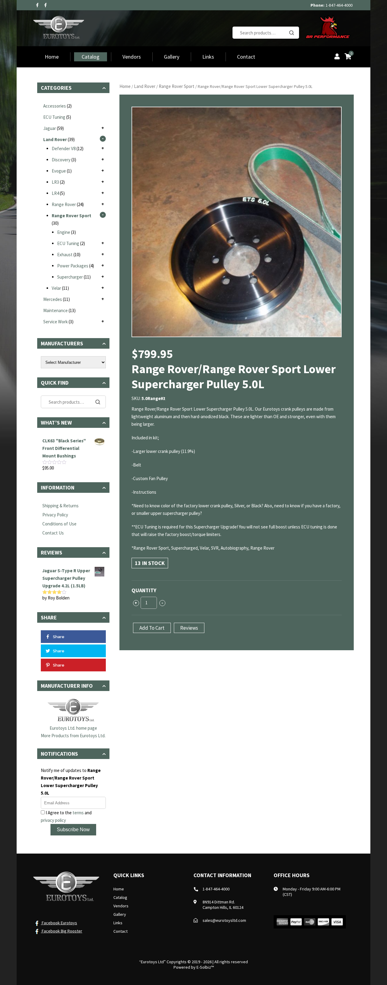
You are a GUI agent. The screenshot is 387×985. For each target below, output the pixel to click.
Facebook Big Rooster (61, 931)
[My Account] (337, 57)
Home (52, 56)
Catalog (90, 56)
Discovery (61, 160)
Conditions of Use (59, 524)
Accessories (54, 106)
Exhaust (65, 254)
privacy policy (53, 820)
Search (291, 33)
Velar (56, 288)
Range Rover (64, 204)
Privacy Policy (55, 515)
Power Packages (72, 266)
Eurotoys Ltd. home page (73, 728)
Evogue (59, 171)
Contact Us (53, 533)
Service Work (55, 322)
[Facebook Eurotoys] (37, 5)
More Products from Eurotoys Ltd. (73, 735)
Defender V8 (64, 148)
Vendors (131, 56)
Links (208, 56)
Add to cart (151, 628)
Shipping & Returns (60, 506)
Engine (63, 232)
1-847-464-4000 (339, 5)
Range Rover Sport (176, 86)
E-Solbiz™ (205, 967)
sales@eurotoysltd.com (224, 920)
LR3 (55, 182)
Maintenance (55, 310)
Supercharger (70, 277)
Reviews (189, 628)
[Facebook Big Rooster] (45, 5)
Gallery (171, 56)
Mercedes (52, 299)
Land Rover (144, 86)
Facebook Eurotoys (59, 922)
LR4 (55, 193)
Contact (246, 56)
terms (78, 812)
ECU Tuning (54, 117)
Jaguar (49, 128)
